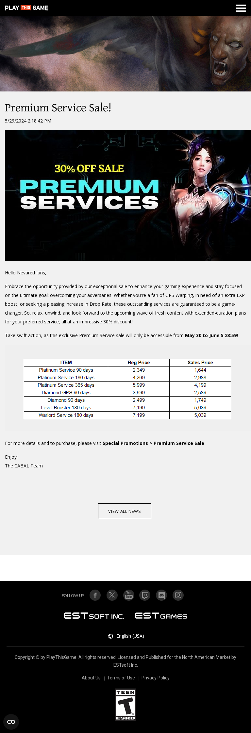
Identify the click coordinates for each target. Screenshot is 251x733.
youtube (128, 595)
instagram (178, 595)
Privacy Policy (156, 677)
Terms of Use (121, 677)
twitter (145, 595)
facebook (95, 595)
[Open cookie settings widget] (11, 722)
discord (162, 595)
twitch (112, 595)
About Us (91, 677)
